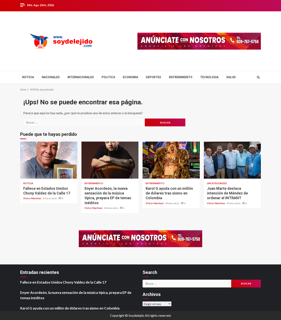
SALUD (231, 77)
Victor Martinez (32, 198)
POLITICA (108, 77)
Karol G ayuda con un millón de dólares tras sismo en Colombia (171, 160)
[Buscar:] (84, 122)
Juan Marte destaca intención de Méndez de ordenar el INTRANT (232, 160)
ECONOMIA (130, 77)
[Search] (258, 77)
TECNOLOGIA (209, 77)
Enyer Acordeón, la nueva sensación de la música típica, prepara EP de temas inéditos (110, 160)
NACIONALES (51, 77)
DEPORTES (153, 77)
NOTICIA (28, 77)
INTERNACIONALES (80, 77)
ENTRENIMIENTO (180, 77)
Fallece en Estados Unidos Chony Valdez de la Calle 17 (48, 160)
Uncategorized (217, 183)
